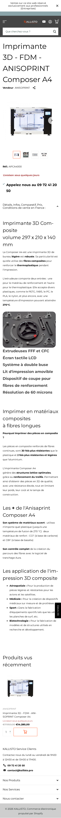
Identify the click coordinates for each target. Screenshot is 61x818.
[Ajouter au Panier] (25, 732)
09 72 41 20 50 (16, 765)
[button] (11, 729)
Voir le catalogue (5, 21)
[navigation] (16, 154)
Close (57, 6)
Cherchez (54, 31)
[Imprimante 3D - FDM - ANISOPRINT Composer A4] (20, 687)
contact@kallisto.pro (20, 770)
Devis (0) (58, 610)
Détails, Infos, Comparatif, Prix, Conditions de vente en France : (24, 206)
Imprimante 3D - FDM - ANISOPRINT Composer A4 (19, 715)
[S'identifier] (50, 22)
